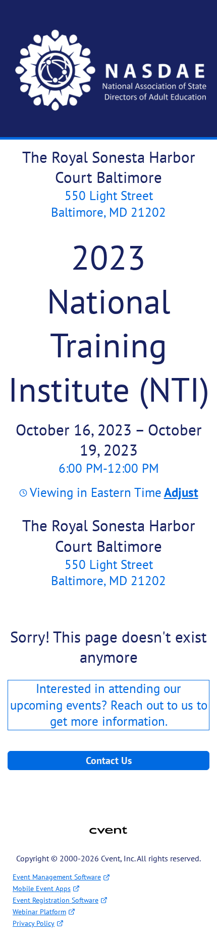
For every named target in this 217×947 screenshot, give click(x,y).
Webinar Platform (39, 911)
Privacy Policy (34, 923)
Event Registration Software (55, 900)
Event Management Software (57, 876)
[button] (179, 492)
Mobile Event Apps (42, 888)
